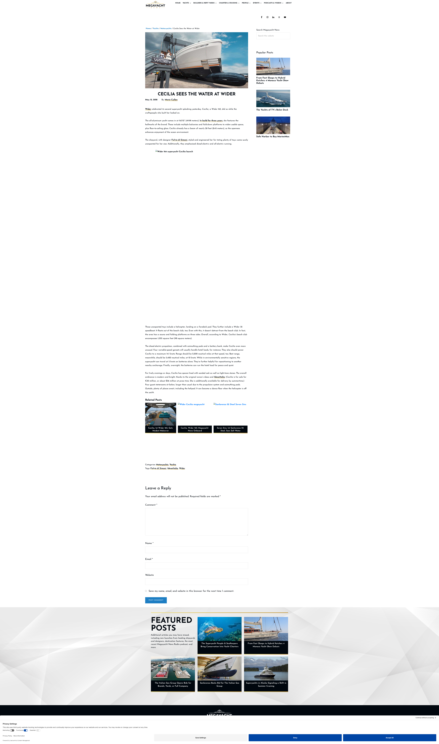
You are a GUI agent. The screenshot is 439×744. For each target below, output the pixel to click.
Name (149, 543)
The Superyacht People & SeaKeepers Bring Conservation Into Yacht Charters (219, 645)
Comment (151, 505)
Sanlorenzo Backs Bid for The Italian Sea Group (219, 684)
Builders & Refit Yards (203, 3)
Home (177, 3)
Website (149, 575)
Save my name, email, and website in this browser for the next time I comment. (191, 591)
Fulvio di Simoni (179, 140)
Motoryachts (162, 465)
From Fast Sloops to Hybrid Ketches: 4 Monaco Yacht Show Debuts (266, 645)
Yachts (186, 3)
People (245, 3)
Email (149, 559)
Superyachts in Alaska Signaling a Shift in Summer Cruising (266, 684)
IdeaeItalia (219, 377)
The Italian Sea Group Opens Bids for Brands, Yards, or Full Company (173, 684)
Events (256, 3)
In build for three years (211, 121)
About (289, 3)
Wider (148, 109)
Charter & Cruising (228, 3)
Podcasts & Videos (272, 3)
